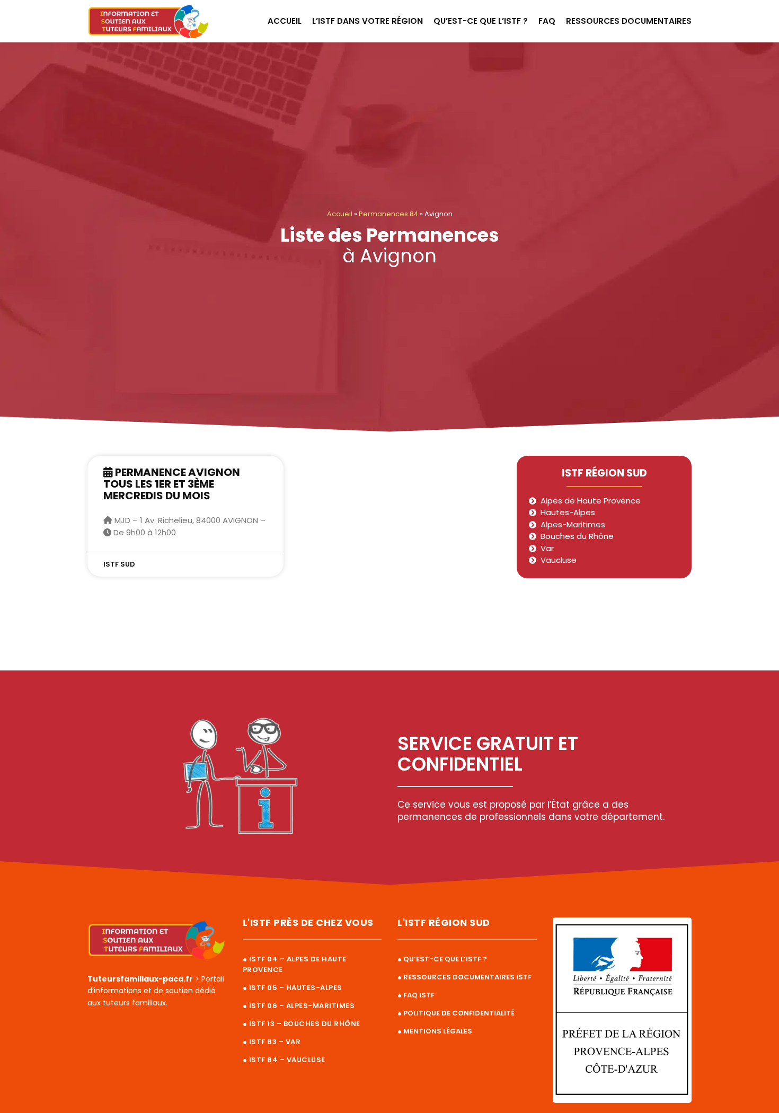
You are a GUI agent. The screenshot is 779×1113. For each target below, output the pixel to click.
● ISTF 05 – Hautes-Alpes (292, 988)
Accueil (285, 20)
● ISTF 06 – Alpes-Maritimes (299, 1006)
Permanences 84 (388, 213)
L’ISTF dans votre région (367, 20)
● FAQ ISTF (416, 995)
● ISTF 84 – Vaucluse (284, 1060)
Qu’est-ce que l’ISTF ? (480, 20)
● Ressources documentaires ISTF (464, 977)
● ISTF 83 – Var (272, 1042)
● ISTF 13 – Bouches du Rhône (301, 1024)
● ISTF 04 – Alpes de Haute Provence (295, 964)
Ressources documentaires (629, 20)
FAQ (546, 20)
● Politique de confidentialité (456, 1013)
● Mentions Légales (434, 1031)
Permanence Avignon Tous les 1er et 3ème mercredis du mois (171, 484)
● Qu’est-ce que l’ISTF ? (442, 959)
